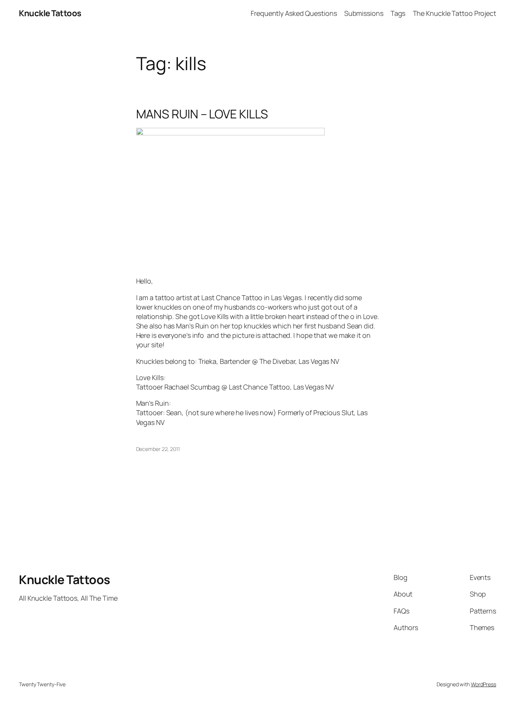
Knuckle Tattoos (50, 13)
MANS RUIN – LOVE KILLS (202, 114)
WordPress (483, 684)
